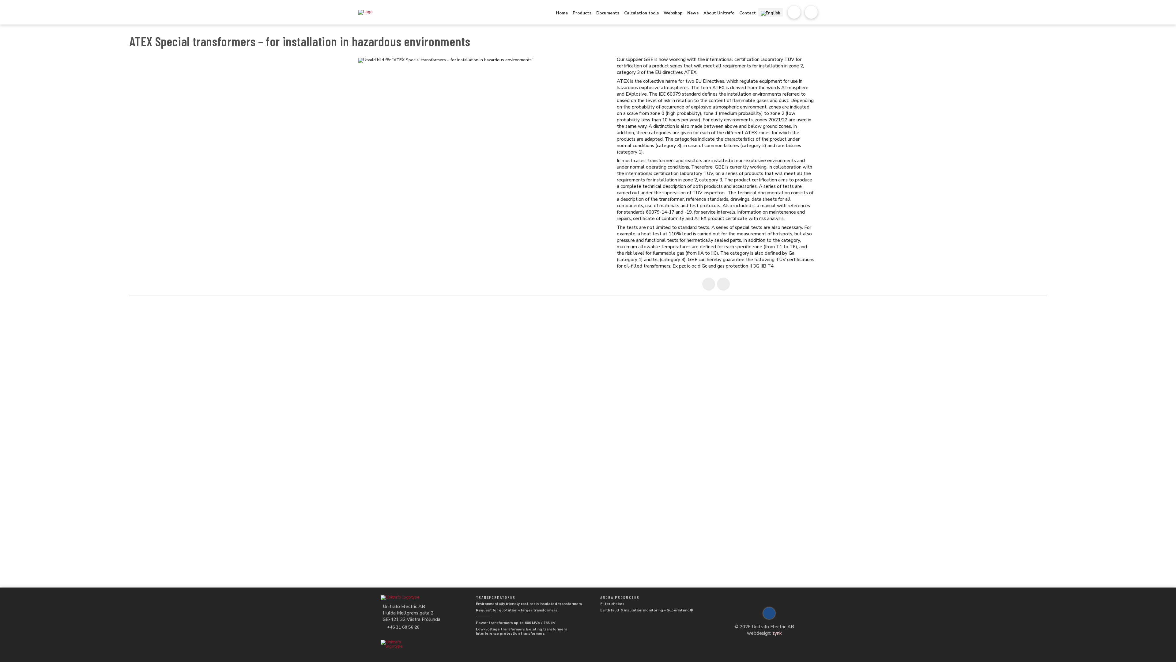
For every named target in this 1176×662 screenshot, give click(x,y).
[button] (794, 12)
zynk (777, 633)
